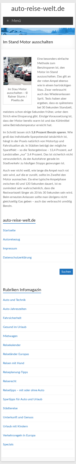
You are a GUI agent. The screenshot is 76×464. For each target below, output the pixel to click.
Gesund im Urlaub (14, 327)
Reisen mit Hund (13, 363)
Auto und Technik (14, 299)
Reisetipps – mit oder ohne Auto (23, 390)
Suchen (66, 271)
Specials (8, 444)
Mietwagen (10, 336)
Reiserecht (9, 381)
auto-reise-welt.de (38, 9)
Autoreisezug (11, 239)
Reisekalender (12, 345)
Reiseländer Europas (16, 354)
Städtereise (10, 408)
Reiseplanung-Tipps (15, 372)
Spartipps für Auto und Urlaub (22, 399)
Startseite (9, 230)
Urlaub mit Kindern (15, 426)
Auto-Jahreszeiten (14, 308)
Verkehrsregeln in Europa (19, 435)
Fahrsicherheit (12, 318)
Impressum (10, 248)
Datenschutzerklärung (17, 257)
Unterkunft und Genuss (18, 417)
